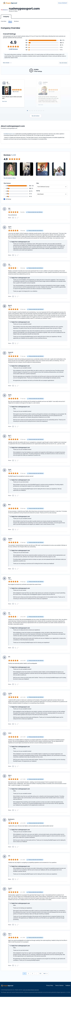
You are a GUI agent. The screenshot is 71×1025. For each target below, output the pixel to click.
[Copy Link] (17, 217)
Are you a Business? (62, 3)
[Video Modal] (10, 169)
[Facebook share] (13, 217)
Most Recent (40, 194)
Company (6, 16)
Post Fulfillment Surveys (43, 186)
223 (40, 973)
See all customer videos (10, 178)
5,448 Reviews (13, 49)
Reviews (16, 21)
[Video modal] (6, 90)
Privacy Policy (49, 985)
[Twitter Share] (15, 217)
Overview (3, 21)
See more (4, 101)
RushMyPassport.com (9, 133)
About (10, 21)
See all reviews (63, 62)
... (36, 973)
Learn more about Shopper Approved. (31, 989)
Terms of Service (59, 985)
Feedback (67, 985)
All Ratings (8, 199)
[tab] (27, 110)
